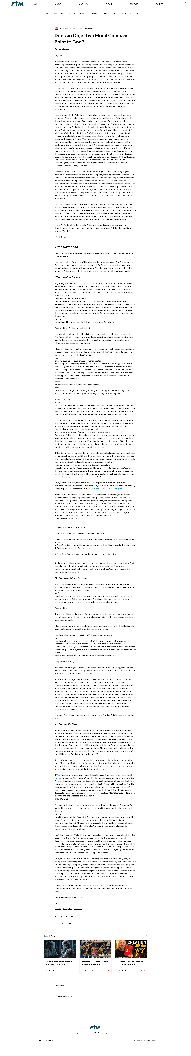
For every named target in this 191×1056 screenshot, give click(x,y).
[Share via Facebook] (56, 916)
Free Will (94, 13)
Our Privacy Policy (46, 1040)
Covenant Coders (149, 1041)
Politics (114, 13)
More (138, 13)
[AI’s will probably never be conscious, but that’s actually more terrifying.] (60, 949)
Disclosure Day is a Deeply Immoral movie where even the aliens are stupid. (95, 962)
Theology (83, 13)
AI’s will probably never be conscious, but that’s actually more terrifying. (59, 962)
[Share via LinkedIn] (66, 916)
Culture (104, 13)
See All (145, 936)
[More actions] (135, 28)
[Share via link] (72, 916)
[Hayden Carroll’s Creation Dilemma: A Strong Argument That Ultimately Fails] (131, 949)
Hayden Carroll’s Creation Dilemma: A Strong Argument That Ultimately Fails (130, 962)
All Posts (47, 13)
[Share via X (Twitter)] (61, 916)
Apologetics (58, 13)
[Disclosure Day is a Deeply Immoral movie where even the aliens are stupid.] (96, 949)
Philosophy (71, 13)
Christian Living (126, 13)
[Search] (185, 3)
